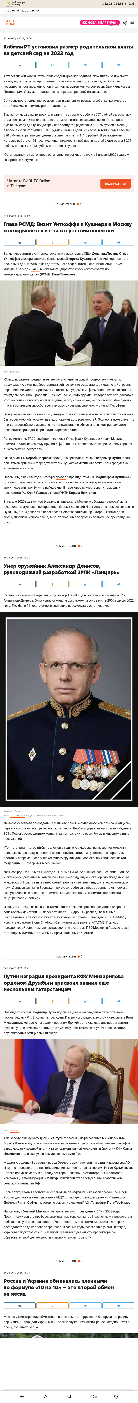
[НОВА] (98, 22)
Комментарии (69, 204)
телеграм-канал (17, 815)
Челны (8, 11)
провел (61, 477)
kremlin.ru (14, 372)
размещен (47, 92)
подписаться (115, 183)
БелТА (33, 1327)
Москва (26, 11)
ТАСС (35, 269)
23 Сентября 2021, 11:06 (18, 38)
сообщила (59, 605)
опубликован (102, 1028)
